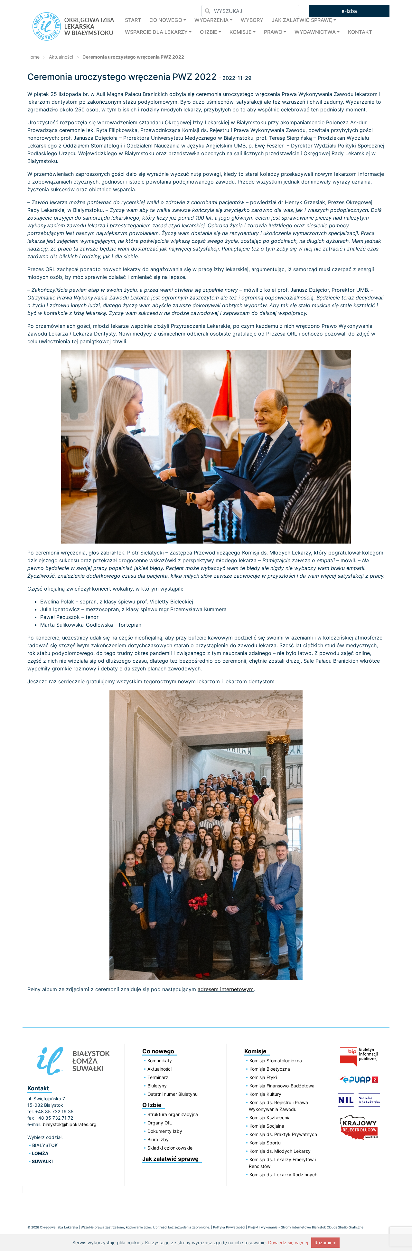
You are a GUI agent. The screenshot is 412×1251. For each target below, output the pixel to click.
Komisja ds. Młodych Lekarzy (280, 1151)
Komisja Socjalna (266, 1126)
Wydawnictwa (315, 32)
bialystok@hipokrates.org (70, 1124)
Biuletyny (157, 1085)
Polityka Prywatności (229, 1227)
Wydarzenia (211, 20)
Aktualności (61, 57)
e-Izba (349, 11)
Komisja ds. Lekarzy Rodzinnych (283, 1174)
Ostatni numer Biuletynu (172, 1094)
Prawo (273, 32)
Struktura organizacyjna (172, 1114)
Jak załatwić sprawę (302, 20)
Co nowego (165, 20)
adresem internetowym (226, 989)
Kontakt (360, 32)
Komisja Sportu (265, 1142)
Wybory (252, 20)
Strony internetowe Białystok (303, 1227)
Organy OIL (159, 1122)
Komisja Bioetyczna (269, 1069)
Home (33, 57)
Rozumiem (325, 1242)
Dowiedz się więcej (288, 1242)
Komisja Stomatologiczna (275, 1060)
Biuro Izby (158, 1139)
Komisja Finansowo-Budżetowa (281, 1085)
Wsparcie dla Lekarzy (156, 32)
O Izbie (208, 32)
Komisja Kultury (265, 1094)
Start (133, 20)
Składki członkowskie (169, 1148)
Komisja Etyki (263, 1077)
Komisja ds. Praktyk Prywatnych (283, 1134)
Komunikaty (159, 1060)
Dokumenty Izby (164, 1131)
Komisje (240, 32)
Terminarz (157, 1077)
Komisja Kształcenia (270, 1117)
